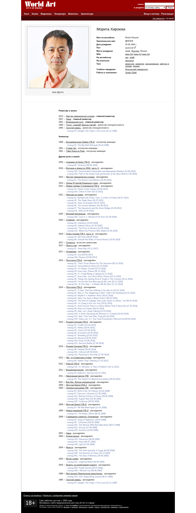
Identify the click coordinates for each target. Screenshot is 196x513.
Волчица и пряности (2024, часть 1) (82, 168)
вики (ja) (146, 54)
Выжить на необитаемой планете (81, 465)
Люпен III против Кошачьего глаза (82, 183)
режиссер (129, 64)
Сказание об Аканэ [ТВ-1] (78, 162)
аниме (91, 507)
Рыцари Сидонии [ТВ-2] (77, 322)
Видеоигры (46, 14)
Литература (60, 14)
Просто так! (71, 245)
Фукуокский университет (136, 69)
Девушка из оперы (74, 195)
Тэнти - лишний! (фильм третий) (81, 125)
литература (105, 507)
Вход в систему (151, 14)
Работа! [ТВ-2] (72, 364)
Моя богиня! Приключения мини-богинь (84, 473)
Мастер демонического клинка (80, 116)
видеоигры (83, 507)
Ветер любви (72, 459)
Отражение (71, 251)
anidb (132, 57)
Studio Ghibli (131, 72)
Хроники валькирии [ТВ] (77, 388)
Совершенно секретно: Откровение (82, 417)
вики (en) (129, 54)
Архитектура (87, 14)
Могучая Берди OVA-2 (76, 385)
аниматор (139, 64)
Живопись (73, 14)
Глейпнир (70, 220)
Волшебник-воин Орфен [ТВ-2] (80, 142)
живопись (114, 507)
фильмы (67, 507)
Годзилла (70, 242)
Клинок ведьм (72, 436)
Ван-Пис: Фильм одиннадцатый (80, 382)
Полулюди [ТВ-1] (74, 287)
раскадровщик (152, 64)
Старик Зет (71, 148)
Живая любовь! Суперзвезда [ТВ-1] (82, 186)
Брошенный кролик (75, 370)
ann (126, 57)
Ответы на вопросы (32, 495)
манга (97, 507)
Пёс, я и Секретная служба (78, 357)
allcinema (129, 61)
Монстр (69, 447)
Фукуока (135, 51)
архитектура (123, 507)
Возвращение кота (74, 122)
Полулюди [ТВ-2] (74, 260)
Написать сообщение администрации (60, 495)
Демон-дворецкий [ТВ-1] (77, 410)
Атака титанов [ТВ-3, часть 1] (80, 234)
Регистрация (167, 14)
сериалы (74, 507)
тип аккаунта (158, 18)
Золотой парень (73, 128)
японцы (136, 66)
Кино (26, 14)
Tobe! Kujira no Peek (75, 151)
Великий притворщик (76, 214)
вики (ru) (138, 54)
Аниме (35, 14)
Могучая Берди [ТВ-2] (76, 404)
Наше (68, 119)
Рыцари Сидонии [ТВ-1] (77, 346)
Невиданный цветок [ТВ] (77, 376)
